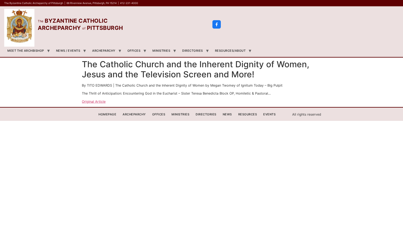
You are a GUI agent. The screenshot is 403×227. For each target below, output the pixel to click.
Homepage (107, 114)
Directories (192, 50)
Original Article (94, 101)
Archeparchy (103, 50)
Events (269, 114)
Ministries (161, 50)
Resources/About (230, 50)
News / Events (68, 50)
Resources (247, 114)
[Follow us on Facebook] (216, 24)
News (227, 114)
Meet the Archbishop (25, 50)
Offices (134, 50)
